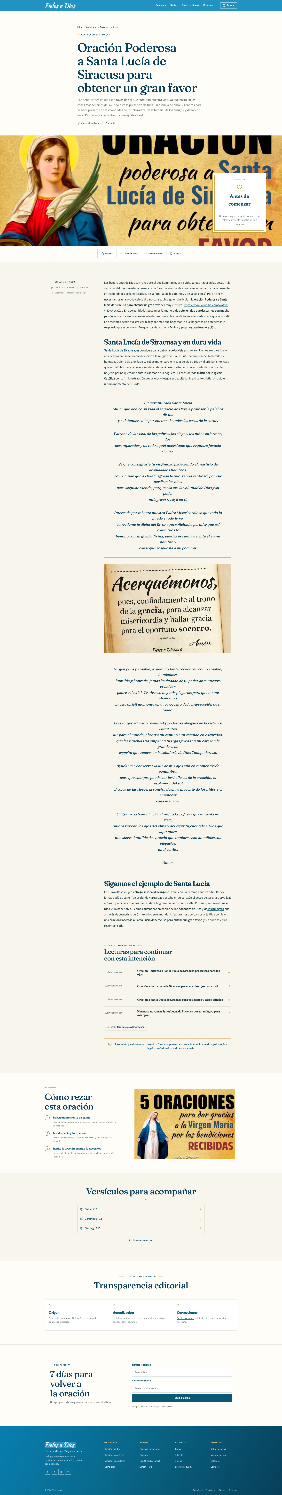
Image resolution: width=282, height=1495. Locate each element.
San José (144, 1455)
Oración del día (112, 1449)
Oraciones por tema (114, 1455)
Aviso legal (198, 1490)
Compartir (110, 123)
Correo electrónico (141, 1380)
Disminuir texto (131, 253)
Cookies (222, 1490)
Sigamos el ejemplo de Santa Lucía (70, 292)
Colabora (215, 1461)
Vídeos (178, 1461)
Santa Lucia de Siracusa (96, 27)
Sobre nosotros (218, 1449)
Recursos (207, 5)
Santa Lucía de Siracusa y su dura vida (72, 287)
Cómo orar (109, 1467)
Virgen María (146, 1467)
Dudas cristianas (190, 5)
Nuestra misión (218, 1455)
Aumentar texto (155, 253)
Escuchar (109, 253)
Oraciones (161, 5)
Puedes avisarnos (185, 1318)
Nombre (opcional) (141, 1365)
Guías (178, 1449)
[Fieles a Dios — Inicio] (60, 5)
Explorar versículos (139, 1240)
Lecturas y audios (183, 1467)
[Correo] (68, 1472)
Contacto (215, 1467)
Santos (173, 5)
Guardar (177, 253)
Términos (233, 1490)
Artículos (179, 1455)
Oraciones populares (114, 1461)
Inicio (79, 27)
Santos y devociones (150, 1449)
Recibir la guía (182, 1398)
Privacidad (210, 1490)
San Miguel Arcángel (150, 1461)
